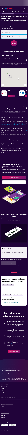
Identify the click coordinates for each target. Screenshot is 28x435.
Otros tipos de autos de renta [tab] (10, 291)
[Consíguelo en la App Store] (12, 425)
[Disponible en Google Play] (4, 425)
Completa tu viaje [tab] (7, 294)
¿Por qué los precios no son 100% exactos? (12, 373)
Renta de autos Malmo (6, 379)
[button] (2, 8)
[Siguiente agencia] (25, 85)
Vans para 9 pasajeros (5, 124)
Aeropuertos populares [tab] (8, 284)
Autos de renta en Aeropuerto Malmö (11, 302)
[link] (11, 96)
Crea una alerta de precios (12, 343)
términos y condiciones (22, 265)
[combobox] (8, 26)
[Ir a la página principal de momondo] (9, 8)
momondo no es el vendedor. (9, 368)
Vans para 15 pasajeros (10, 125)
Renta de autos (7, 378)
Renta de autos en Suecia (17, 378)
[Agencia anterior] (2, 85)
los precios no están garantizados (8, 364)
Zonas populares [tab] (19, 284)
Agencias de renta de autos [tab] (9, 287)
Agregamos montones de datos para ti (11, 370)
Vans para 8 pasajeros (21, 123)
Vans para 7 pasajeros (12, 123)
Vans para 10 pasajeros (15, 124)
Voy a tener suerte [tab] (18, 294)
